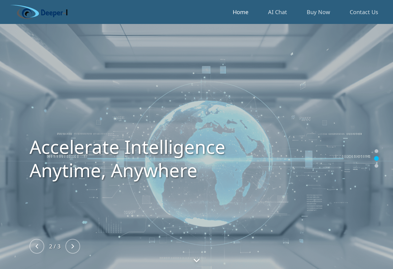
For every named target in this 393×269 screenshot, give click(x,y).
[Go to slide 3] (376, 166)
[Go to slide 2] (376, 158)
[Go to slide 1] (376, 151)
